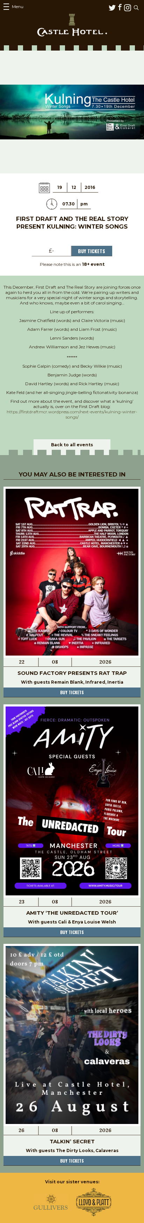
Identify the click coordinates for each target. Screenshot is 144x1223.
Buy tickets (72, 692)
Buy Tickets (91, 251)
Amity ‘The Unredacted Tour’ (72, 912)
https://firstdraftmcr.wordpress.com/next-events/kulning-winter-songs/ (72, 414)
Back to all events (72, 444)
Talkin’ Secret (72, 1141)
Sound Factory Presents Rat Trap (72, 673)
